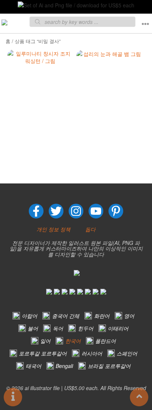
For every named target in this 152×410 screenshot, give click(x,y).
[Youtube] (96, 211)
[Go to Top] (139, 397)
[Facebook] (36, 211)
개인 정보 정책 (53, 229)
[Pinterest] (115, 211)
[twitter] (56, 211)
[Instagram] (76, 211)
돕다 (90, 229)
